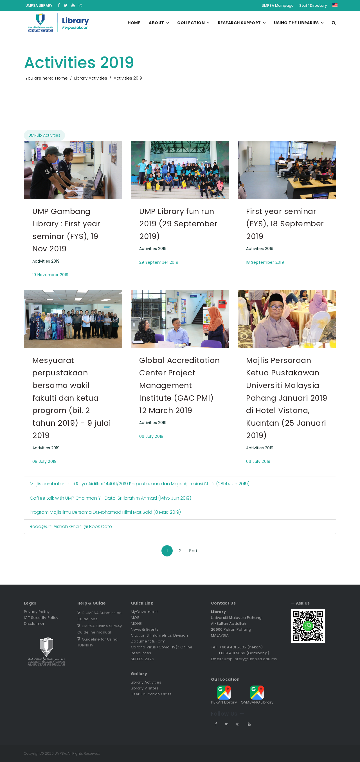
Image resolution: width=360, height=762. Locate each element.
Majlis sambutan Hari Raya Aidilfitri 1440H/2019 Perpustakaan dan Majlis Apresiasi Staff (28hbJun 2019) (139, 484)
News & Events (145, 629)
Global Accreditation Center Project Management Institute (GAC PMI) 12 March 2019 (179, 385)
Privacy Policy (37, 611)
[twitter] (66, 5)
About (156, 23)
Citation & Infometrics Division (159, 635)
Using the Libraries (296, 23)
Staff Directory (313, 5)
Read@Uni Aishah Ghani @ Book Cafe (71, 526)
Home (134, 23)
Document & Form (148, 641)
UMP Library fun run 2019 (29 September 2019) (178, 224)
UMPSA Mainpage (278, 5)
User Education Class (151, 694)
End (193, 550)
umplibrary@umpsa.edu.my (250, 659)
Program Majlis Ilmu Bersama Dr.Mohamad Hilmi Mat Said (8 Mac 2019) (105, 512)
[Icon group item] (215, 724)
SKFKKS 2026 (142, 659)
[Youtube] (73, 5)
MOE (135, 617)
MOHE (136, 623)
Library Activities (146, 682)
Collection (191, 23)
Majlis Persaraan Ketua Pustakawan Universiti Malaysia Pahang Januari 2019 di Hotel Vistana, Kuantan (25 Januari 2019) (286, 398)
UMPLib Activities (44, 135)
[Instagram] (80, 5)
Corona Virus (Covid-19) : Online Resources (162, 650)
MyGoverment (144, 611)
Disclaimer (34, 623)
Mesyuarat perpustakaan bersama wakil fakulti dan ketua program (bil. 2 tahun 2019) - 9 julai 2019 (71, 398)
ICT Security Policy (41, 617)
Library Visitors (145, 688)
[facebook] (59, 5)
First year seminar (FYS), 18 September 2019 (285, 224)
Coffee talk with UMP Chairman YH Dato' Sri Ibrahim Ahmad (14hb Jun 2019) (110, 498)
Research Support (239, 23)
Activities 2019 (46, 261)
